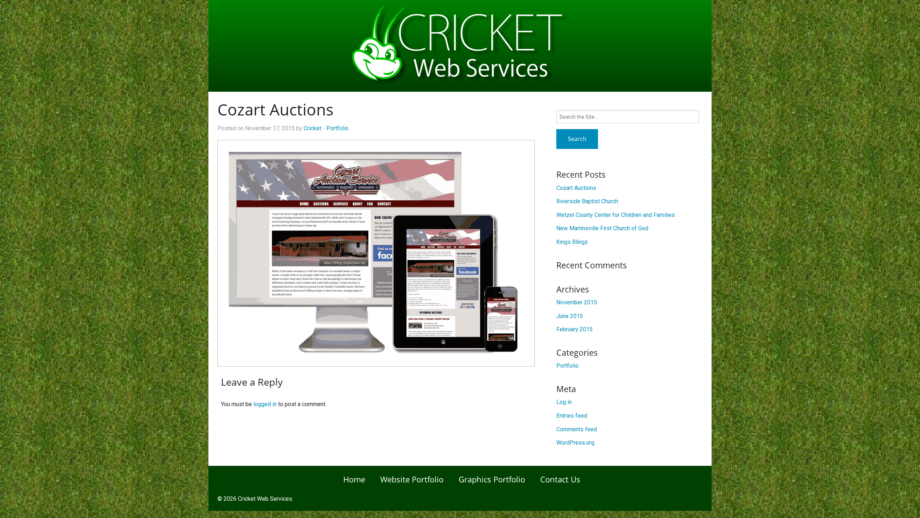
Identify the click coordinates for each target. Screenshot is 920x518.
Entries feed (571, 415)
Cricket (312, 128)
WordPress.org (575, 442)
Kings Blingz (572, 241)
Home (354, 479)
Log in (564, 402)
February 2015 (574, 329)
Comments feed (576, 429)
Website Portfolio (411, 479)
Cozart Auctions (576, 188)
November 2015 (576, 302)
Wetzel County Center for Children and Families (615, 215)
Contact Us (560, 479)
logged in (265, 404)
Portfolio (337, 128)
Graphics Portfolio (492, 479)
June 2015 (569, 316)
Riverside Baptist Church (587, 201)
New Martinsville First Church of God (602, 228)
